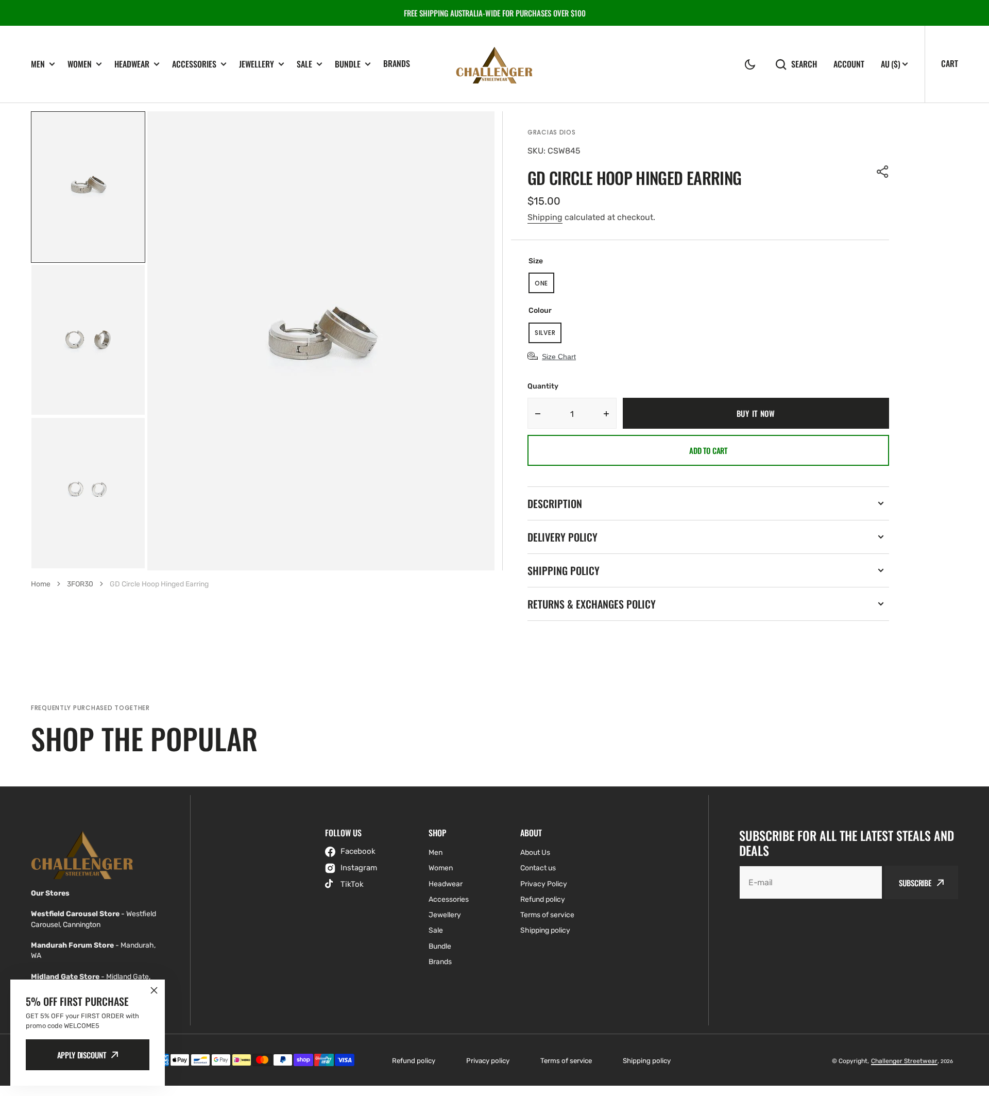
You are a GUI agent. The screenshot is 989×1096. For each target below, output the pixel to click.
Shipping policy (647, 1061)
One (544, 286)
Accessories (194, 64)
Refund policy (413, 1061)
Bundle (348, 64)
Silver (548, 335)
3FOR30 (80, 584)
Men (38, 64)
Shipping (544, 217)
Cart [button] (949, 63)
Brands (396, 63)
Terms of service (566, 1061)
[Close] (154, 990)
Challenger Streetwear (904, 1061)
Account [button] (848, 64)
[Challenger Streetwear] (494, 64)
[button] (750, 64)
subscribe (915, 882)
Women (79, 64)
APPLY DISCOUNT (81, 1054)
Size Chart (559, 356)
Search (804, 64)
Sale (304, 64)
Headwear (131, 64)
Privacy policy (487, 1061)
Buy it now (756, 413)
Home (40, 584)
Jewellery (256, 64)
